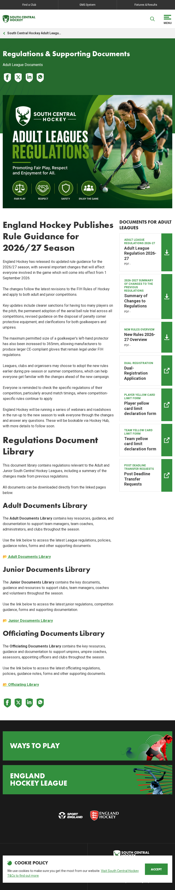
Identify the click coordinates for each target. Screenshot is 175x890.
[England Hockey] (19, 19)
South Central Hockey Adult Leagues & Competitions (34, 33)
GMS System (87, 4)
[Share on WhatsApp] (40, 77)
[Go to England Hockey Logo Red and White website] (104, 815)
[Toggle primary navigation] (167, 19)
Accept (156, 869)
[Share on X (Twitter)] (18, 77)
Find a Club (29, 4)
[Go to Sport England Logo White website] (71, 815)
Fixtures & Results (145, 4)
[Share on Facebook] (7, 77)
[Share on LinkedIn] (29, 77)
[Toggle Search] (152, 19)
